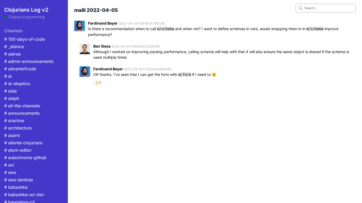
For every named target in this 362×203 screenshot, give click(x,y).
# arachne (14, 120)
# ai (8, 76)
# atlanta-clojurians (23, 142)
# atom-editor (18, 150)
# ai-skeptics (17, 83)
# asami (12, 135)
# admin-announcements (29, 61)
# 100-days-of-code (24, 39)
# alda (10, 91)
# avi (9, 165)
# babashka (16, 187)
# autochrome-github (25, 157)
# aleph (11, 98)
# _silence (14, 46)
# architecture (18, 128)
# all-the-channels (22, 105)
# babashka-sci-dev (24, 194)
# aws (10, 172)
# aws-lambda (18, 179)
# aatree (12, 54)
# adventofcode (20, 68)
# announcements (21, 113)
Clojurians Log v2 (26, 10)
